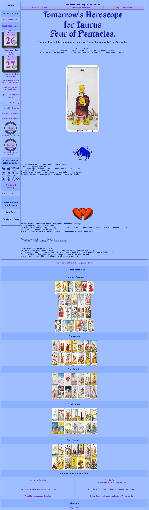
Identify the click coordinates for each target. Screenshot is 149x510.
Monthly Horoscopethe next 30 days (10, 88)
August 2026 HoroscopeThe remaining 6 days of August (11, 96)
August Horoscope (124, 8)
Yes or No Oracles (38, 480)
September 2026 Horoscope (10, 103)
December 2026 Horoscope (11, 118)
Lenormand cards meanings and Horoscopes (37, 489)
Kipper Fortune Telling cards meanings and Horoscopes (111, 489)
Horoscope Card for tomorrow (10, 153)
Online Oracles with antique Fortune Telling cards (111, 496)
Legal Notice (74, 508)
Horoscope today (39, 8)
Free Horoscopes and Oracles (38, 496)
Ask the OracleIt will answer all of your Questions (111, 481)
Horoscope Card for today (10, 135)
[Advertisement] (82, 60)
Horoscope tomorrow (81, 8)
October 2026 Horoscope (10, 108)
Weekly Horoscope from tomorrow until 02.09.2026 (10, 81)
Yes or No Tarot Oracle (10, 19)
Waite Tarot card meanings (11, 194)
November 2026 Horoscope (11, 113)
